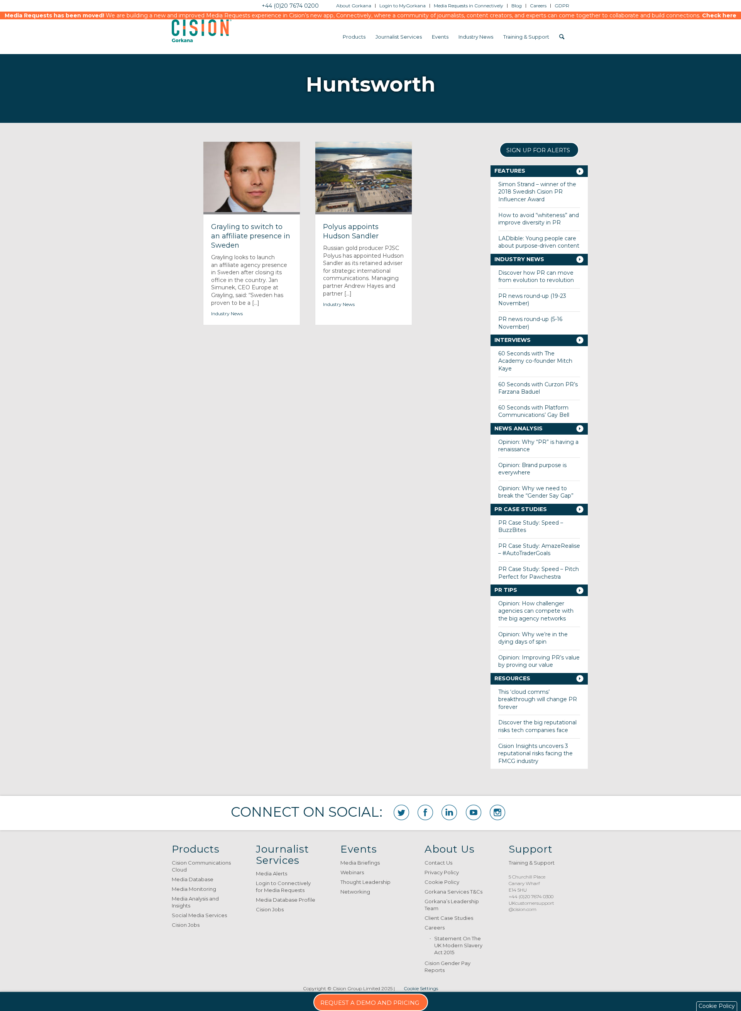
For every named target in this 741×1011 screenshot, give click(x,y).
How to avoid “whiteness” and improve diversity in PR (538, 219)
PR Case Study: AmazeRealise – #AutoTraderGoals (539, 549)
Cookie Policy (442, 882)
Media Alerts (271, 873)
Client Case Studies (449, 918)
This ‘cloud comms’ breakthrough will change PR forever (537, 699)
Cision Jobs (186, 925)
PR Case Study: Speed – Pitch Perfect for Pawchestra (538, 573)
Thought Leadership (365, 882)
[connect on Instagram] (497, 812)
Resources (512, 678)
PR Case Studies (520, 509)
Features (509, 170)
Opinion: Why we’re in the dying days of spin (533, 638)
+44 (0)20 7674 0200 (290, 5)
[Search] (561, 36)
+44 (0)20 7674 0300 (531, 896)
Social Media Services (199, 915)
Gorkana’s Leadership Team (452, 904)
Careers (435, 927)
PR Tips (505, 589)
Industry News (227, 313)
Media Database (192, 879)
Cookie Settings (421, 988)
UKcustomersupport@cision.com (531, 906)
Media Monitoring (194, 889)
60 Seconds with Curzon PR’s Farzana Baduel (538, 388)
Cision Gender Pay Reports (447, 966)
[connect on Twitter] (401, 812)
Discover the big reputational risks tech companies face (537, 726)
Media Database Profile (285, 900)
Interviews (512, 339)
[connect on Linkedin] (449, 812)
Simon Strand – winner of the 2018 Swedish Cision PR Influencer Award (537, 192)
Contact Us (438, 863)
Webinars (352, 872)
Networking (355, 892)
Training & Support (532, 863)
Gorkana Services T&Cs (453, 892)
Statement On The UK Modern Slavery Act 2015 (458, 945)
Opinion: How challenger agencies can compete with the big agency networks (536, 611)
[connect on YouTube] (473, 812)
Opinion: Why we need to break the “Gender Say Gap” (536, 492)
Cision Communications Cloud (201, 866)
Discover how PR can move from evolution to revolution (536, 276)
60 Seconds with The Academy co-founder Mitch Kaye (535, 361)
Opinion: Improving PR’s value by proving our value (539, 661)
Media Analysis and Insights (195, 902)
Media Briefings (360, 863)
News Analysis (518, 428)
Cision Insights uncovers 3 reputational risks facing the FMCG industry (535, 754)
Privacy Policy (442, 872)
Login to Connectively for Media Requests (283, 886)
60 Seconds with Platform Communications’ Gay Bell (533, 411)
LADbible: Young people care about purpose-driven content (538, 242)
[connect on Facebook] (425, 812)
